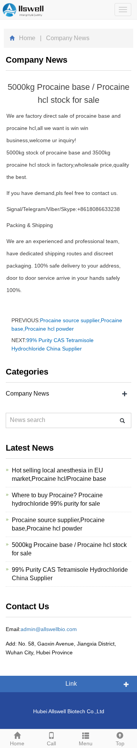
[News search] (122, 421)
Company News (27, 393)
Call (51, 743)
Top (120, 743)
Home (27, 38)
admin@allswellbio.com (49, 629)
